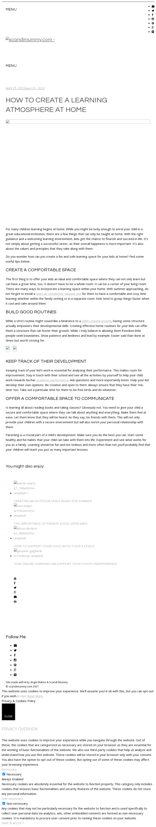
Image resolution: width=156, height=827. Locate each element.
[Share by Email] (15, 597)
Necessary (14, 774)
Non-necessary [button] (12, 799)
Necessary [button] (9, 769)
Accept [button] (21, 696)
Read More (35, 696)
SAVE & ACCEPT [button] (13, 823)
